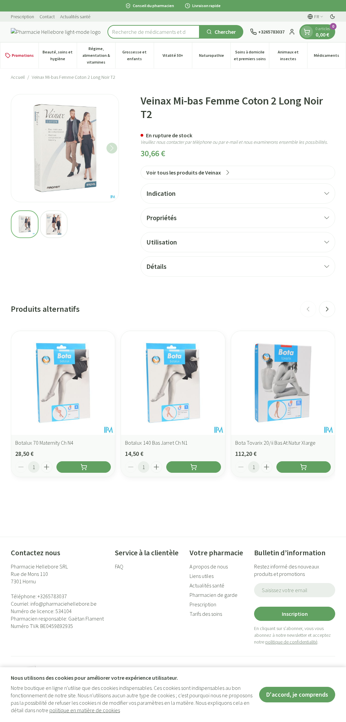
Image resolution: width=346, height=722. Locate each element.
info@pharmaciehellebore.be (63, 603)
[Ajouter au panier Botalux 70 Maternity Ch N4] (83, 467)
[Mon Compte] (292, 31)
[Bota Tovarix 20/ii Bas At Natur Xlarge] (283, 383)
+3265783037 (52, 596)
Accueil (18, 77)
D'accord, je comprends (297, 694)
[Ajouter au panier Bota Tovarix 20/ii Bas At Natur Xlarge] (303, 467)
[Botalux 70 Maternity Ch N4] (63, 383)
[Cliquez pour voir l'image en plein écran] (65, 148)
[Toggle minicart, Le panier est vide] (307, 32)
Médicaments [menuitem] (330, 57)
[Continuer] (111, 148)
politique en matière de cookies (84, 710)
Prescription (22, 17)
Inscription (295, 613)
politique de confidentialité (291, 642)
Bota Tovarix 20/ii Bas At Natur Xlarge (275, 442)
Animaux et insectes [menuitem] (292, 55)
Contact (47, 17)
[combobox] (153, 32)
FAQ (119, 566)
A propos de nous (209, 566)
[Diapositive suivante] (327, 309)
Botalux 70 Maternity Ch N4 (44, 442)
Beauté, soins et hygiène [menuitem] (60, 55)
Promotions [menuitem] (23, 55)
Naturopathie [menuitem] (214, 57)
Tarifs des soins (206, 613)
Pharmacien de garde (214, 594)
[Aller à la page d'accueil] (56, 32)
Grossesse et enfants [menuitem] (137, 55)
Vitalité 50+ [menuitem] (177, 57)
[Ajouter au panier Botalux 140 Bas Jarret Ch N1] (193, 467)
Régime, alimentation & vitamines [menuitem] (98, 55)
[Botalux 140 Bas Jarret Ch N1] (173, 383)
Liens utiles (202, 576)
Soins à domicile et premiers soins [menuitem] (251, 55)
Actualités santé (75, 17)
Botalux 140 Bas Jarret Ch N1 (156, 442)
